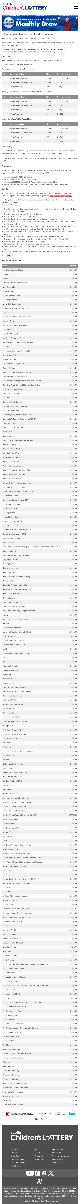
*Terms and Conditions (60, 1156)
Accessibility (56, 1153)
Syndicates (38, 1159)
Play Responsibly (58, 1149)
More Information (17, 1166)
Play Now (14, 1149)
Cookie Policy (57, 1162)
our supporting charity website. (60, 196)
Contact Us (38, 1156)
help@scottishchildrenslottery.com (14, 52)
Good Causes (56, 246)
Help (36, 1149)
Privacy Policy (57, 1159)
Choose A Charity (17, 1159)
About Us (37, 1153)
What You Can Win (18, 1162)
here (42, 1198)
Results (14, 1153)
